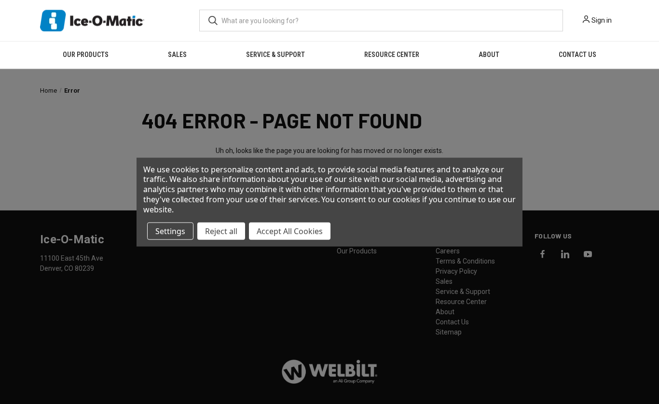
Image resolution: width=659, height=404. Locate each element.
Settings (170, 230)
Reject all (221, 230)
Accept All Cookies (290, 230)
